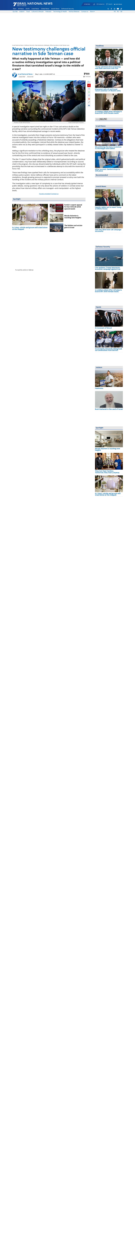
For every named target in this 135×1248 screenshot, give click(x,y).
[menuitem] (14, 8)
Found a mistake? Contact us (48, 194)
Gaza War (22, 76)
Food (28, 11)
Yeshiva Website (74, 11)
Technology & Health (60, 11)
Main (14, 8)
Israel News (35, 8)
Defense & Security (67, 8)
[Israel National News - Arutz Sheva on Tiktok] (121, 8)
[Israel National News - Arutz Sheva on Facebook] (111, 8)
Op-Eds (15, 11)
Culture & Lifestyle (38, 11)
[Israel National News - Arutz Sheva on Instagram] (114, 8)
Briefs (28, 8)
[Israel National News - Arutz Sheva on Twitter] (108, 8)
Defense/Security (29, 45)
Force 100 (30, 76)
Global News (45, 8)
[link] (30, 218)
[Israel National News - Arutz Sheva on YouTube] (118, 8)
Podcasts (48, 11)
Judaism (21, 11)
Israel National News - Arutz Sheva (28, 5)
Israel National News (18, 45)
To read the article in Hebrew (24, 270)
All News (21, 8)
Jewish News (55, 8)
